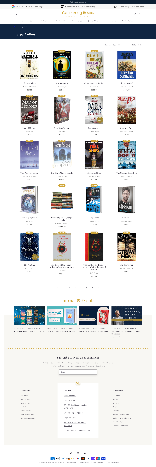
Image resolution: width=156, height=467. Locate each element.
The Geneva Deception (126, 174)
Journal (116, 411)
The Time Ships (94, 174)
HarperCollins (24, 27)
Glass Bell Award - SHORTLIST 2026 (29, 331)
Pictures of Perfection (94, 85)
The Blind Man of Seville (62, 174)
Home (16, 27)
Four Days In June (62, 129)
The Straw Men (127, 266)
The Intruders (29, 85)
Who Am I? (126, 219)
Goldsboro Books (46, 462)
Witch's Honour (29, 219)
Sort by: (108, 45)
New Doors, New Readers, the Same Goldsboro (125, 332)
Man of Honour (29, 129)
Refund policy (71, 462)
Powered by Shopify (58, 462)
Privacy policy (84, 462)
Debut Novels (26, 411)
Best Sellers (25, 399)
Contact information (113, 462)
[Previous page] (58, 287)
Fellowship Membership (122, 418)
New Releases (26, 403)
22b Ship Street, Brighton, (75, 422)
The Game (94, 219)
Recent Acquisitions (28, 418)
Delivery (116, 399)
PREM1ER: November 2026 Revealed (93, 331)
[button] (16, 14)
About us (116, 396)
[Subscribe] (94, 371)
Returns (116, 403)
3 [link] (75, 287)
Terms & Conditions (120, 426)
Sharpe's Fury (126, 129)
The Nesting (29, 266)
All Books (24, 396)
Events (115, 407)
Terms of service (98, 462)
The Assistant (62, 85)
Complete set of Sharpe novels (61, 220)
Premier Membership (121, 414)
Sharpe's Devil (126, 85)
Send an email (70, 396)
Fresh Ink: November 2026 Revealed (61, 331)
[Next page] (98, 287)
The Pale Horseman (29, 174)
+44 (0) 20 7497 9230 (73, 413)
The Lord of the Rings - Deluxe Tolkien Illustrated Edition (94, 269)
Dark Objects (94, 129)
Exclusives (24, 407)
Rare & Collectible (27, 414)
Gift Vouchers (118, 422)
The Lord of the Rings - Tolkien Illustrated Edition (62, 268)
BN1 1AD (68, 425)
